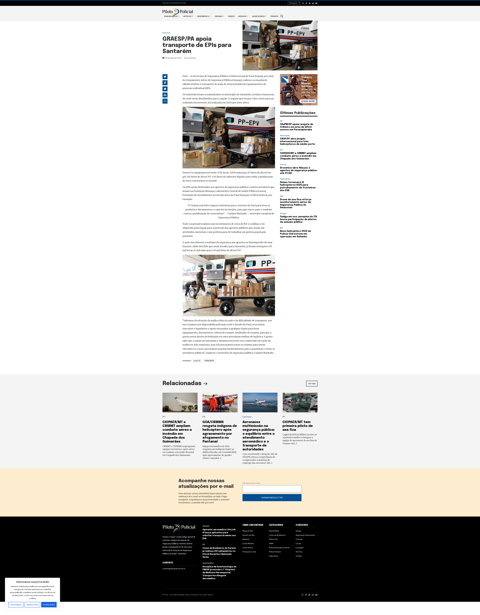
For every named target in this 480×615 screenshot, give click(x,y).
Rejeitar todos (32, 605)
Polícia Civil (273, 539)
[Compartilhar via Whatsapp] (165, 88)
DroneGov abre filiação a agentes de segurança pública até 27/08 (298, 170)
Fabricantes (285, 179)
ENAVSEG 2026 (171, 16)
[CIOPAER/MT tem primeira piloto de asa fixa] (300, 402)
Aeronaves (285, 135)
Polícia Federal (275, 552)
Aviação (206, 526)
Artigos (187, 16)
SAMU (271, 543)
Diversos (166, 32)
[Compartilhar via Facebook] (165, 82)
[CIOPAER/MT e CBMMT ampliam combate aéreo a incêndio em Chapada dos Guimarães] (180, 402)
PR (203, 544)
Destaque (247, 416)
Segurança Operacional (305, 535)
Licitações (300, 547)
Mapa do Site (247, 531)
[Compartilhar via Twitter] (165, 76)
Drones (218, 16)
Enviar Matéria (248, 543)
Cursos (298, 543)
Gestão (299, 556)
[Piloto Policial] (177, 11)
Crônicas (299, 539)
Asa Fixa (299, 552)
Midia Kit (245, 539)
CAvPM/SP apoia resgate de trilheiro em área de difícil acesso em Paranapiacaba (296, 127)
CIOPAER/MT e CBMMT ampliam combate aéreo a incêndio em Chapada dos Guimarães (298, 156)
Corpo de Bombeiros (277, 535)
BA (281, 228)
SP (281, 121)
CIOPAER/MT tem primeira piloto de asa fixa (297, 426)
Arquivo (242, 16)
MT (281, 150)
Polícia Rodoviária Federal (279, 547)
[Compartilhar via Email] (165, 101)
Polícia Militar (274, 531)
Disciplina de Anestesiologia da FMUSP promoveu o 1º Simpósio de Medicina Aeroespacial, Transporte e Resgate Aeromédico (219, 573)
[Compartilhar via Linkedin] (165, 94)
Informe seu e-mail (251, 483)
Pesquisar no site (249, 552)
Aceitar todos (49, 605)
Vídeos (231, 16)
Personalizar (16, 605)
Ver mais (312, 383)
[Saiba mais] (299, 89)
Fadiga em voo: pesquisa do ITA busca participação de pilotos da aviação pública (298, 219)
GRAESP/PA (209, 360)
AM (281, 196)
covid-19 (197, 360)
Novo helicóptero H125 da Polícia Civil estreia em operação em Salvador (295, 234)
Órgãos (274, 16)
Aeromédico (203, 16)
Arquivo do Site (248, 535)
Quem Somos (258, 16)
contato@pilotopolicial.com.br (173, 568)
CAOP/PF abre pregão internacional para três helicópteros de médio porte (297, 141)
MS (203, 416)
